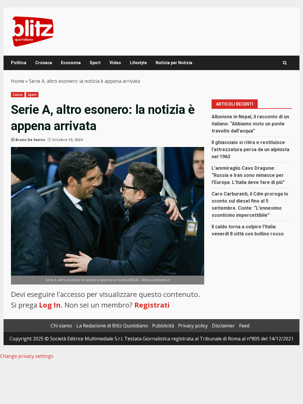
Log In (50, 305)
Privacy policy (193, 325)
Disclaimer (223, 325)
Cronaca (43, 62)
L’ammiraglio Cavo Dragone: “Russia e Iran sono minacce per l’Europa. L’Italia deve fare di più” (248, 175)
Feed (244, 325)
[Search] (285, 63)
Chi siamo (61, 325)
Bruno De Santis (30, 139)
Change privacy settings (26, 356)
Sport (95, 62)
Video (115, 62)
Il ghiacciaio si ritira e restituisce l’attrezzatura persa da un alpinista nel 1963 (250, 149)
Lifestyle (138, 62)
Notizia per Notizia (174, 62)
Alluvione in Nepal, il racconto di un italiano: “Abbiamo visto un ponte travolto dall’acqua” (250, 124)
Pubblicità (163, 325)
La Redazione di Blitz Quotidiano (112, 325)
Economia (71, 62)
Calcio (18, 95)
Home (17, 81)
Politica (18, 62)
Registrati (152, 305)
